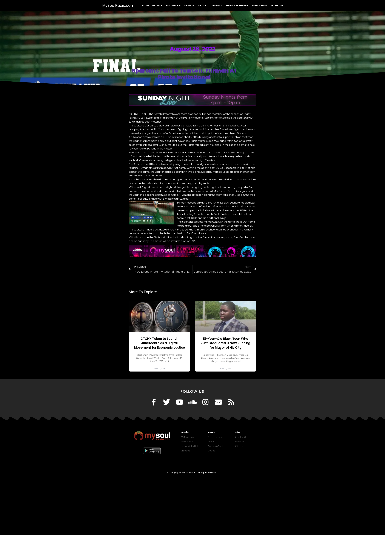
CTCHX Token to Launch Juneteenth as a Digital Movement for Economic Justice (159, 343)
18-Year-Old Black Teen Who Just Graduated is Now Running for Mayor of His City (225, 343)
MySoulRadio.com (118, 5)
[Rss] (231, 402)
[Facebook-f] (153, 402)
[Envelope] (218, 402)
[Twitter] (166, 402)
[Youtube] (179, 402)
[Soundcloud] (192, 402)
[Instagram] (205, 402)
